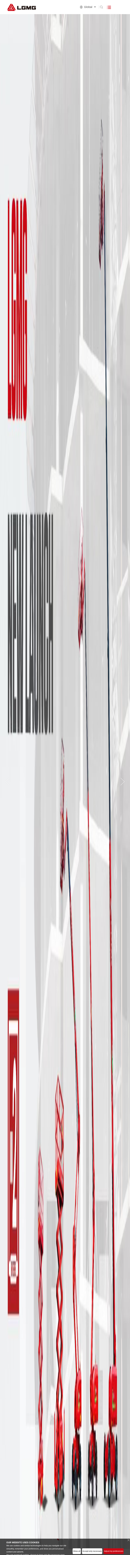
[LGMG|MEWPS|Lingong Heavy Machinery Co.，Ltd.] (30, 6)
